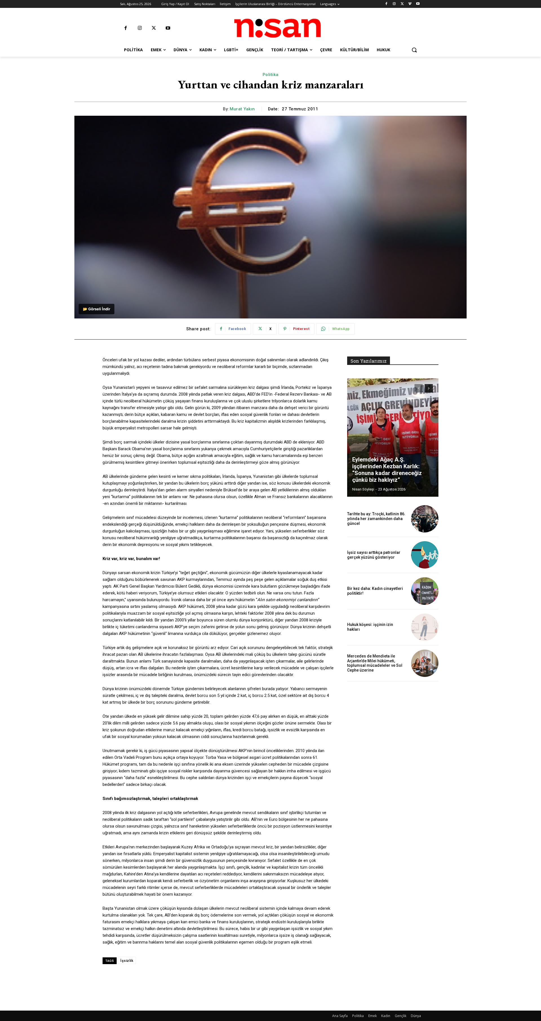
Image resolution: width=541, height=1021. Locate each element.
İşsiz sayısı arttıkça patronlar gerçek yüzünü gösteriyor (373, 554)
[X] (402, 4)
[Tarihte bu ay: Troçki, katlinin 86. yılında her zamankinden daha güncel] (424, 518)
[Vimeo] (410, 4)
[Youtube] (417, 4)
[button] (414, 50)
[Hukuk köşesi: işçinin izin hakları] (424, 627)
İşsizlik (126, 960)
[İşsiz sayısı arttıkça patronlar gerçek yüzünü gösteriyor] (424, 555)
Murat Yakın (242, 109)
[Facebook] (386, 4)
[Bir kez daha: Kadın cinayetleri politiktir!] (424, 591)
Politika (271, 74)
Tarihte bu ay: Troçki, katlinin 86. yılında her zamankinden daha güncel (376, 519)
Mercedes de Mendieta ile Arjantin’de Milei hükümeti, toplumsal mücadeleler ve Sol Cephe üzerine (374, 663)
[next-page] (429, 388)
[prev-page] (418, 388)
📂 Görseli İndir (96, 309)
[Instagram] (394, 4)
